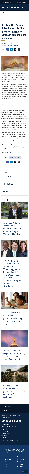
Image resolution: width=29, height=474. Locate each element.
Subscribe (6, 188)
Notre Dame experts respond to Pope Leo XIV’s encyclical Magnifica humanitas (12, 354)
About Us (6, 191)
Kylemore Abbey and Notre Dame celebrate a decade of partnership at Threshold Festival (12, 228)
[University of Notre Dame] (14, 451)
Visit (6, 466)
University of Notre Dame (14, 2)
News (7, 19)
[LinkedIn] (11, 49)
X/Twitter (5, 431)
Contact (11, 14)
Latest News (7, 176)
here (9, 152)
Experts (5, 180)
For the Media (7, 406)
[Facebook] (7, 49)
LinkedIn (21, 466)
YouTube (5, 435)
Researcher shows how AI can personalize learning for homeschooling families (12, 318)
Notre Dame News (12, 7)
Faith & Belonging (15, 157)
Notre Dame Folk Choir (12, 106)
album (18, 134)
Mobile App (8, 459)
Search (18, 14)
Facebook (6, 429)
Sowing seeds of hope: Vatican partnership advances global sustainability (10, 391)
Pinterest (5, 437)
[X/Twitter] (15, 49)
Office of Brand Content (11, 45)
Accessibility (8, 469)
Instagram (6, 433)
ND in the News (8, 184)
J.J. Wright (4, 73)
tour (6, 145)
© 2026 (3, 440)
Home (3, 14)
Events (7, 464)
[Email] (19, 49)
